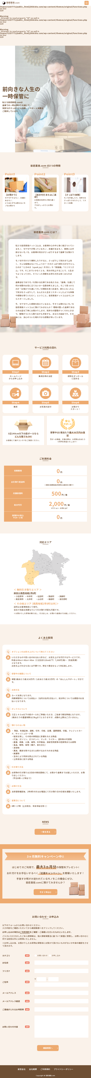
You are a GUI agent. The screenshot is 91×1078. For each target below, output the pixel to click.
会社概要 (33, 1069)
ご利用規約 (25, 932)
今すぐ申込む (45, 892)
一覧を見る (45, 831)
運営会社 (21, 1069)
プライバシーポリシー (63, 1069)
